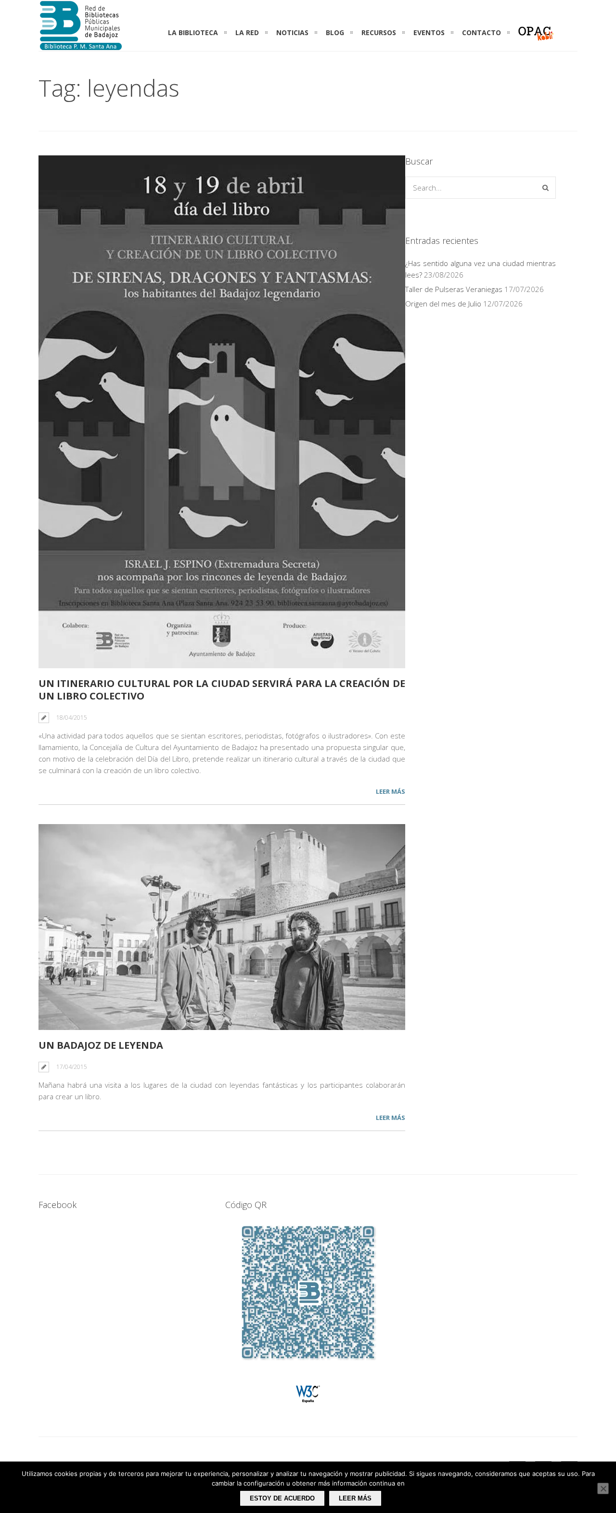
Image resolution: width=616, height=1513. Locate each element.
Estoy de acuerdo (282, 1498)
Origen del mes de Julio (443, 303)
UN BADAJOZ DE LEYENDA (100, 1045)
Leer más (390, 791)
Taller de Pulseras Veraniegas (453, 289)
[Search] (545, 187)
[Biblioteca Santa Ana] (80, 45)
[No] (603, 1488)
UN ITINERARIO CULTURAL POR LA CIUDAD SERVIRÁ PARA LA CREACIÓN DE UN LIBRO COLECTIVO (221, 689)
